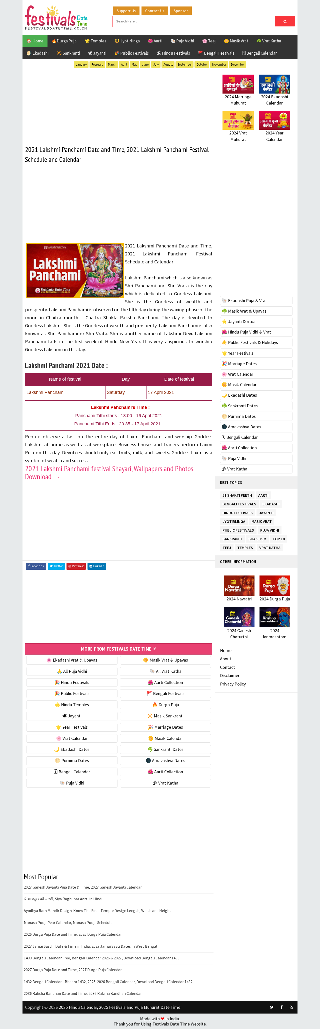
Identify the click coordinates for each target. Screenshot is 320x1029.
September (185, 64)
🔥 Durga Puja (165, 704)
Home (226, 650)
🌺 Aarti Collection (165, 682)
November (219, 64)
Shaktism (257, 538)
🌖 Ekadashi (37, 53)
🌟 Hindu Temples (71, 704)
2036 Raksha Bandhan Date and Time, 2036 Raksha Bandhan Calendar (83, 993)
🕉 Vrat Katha (165, 783)
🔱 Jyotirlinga (127, 41)
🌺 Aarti (155, 41)
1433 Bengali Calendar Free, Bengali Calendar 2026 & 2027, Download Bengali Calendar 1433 (102, 957)
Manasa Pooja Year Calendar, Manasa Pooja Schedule (68, 922)
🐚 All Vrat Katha (166, 671)
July (156, 64)
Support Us (126, 10)
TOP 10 (278, 538)
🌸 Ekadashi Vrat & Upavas (71, 660)
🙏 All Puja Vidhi (72, 671)
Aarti (263, 494)
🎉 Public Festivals (131, 53)
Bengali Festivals (239, 503)
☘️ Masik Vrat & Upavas (244, 311)
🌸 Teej (209, 41)
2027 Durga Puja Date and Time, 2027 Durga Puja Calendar (73, 969)
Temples (245, 546)
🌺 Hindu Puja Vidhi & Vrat (246, 332)
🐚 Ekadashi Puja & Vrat (244, 300)
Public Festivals (238, 529)
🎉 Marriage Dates (165, 727)
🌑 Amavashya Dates (165, 760)
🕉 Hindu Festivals (173, 53)
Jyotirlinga (233, 520)
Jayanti (266, 511)
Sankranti (232, 538)
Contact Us (154, 10)
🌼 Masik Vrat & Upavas (165, 660)
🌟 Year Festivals (72, 727)
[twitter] (272, 1007)
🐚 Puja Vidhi (182, 41)
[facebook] (281, 1007)
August (168, 64)
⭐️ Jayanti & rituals (240, 321)
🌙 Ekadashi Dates (72, 749)
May (134, 64)
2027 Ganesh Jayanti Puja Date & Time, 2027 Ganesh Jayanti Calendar (83, 887)
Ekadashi (271, 503)
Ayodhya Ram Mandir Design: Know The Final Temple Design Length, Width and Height (97, 910)
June (145, 64)
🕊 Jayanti (97, 53)
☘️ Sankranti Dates (165, 749)
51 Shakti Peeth (237, 494)
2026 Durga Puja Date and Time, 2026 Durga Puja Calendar (73, 934)
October (202, 64)
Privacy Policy (233, 684)
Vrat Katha (269, 546)
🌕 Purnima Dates (72, 760)
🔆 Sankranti (68, 53)
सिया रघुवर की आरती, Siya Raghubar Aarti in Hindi (63, 898)
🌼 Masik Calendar (165, 738)
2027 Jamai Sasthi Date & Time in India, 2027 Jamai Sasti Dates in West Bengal (90, 946)
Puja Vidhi (269, 529)
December (237, 64)
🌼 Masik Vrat (236, 41)
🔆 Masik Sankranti (165, 716)
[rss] (291, 1007)
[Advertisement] (118, 104)
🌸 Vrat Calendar (72, 738)
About (225, 659)
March (112, 64)
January (81, 64)
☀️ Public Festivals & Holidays (250, 342)
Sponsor (181, 10)
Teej (226, 546)
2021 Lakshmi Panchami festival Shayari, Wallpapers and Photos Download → (109, 472)
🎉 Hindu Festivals (71, 682)
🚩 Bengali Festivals (216, 53)
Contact (227, 667)
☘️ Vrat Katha (268, 41)
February (97, 64)
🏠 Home (35, 41)
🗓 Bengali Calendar (259, 53)
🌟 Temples (95, 41)
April (124, 64)
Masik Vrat (262, 520)
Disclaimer (230, 675)
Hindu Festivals (237, 511)
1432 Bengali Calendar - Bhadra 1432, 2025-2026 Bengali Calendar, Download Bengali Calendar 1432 (108, 981)
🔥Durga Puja (64, 41)
